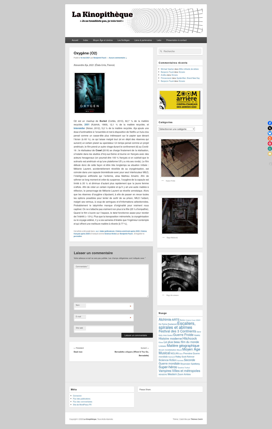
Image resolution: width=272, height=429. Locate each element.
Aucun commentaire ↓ (118, 57)
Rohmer (190, 356)
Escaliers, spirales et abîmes (177, 325)
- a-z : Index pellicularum (105, 231)
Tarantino (181, 367)
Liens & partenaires (143, 40)
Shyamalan (185, 363)
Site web (79, 327)
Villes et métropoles (186, 370)
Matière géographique (183, 345)
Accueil (75, 40)
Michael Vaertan (167, 69)
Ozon (181, 353)
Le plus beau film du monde (181, 342)
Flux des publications (81, 398)
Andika (163, 75)
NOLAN (175, 353)
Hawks (197, 335)
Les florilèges (123, 40)
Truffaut (187, 368)
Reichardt (171, 357)
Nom (78, 305)
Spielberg (195, 363)
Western (172, 374)
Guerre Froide (183, 334)
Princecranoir (166, 78)
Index (85, 40)
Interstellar (79, 128)
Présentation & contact (176, 40)
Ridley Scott (180, 356)
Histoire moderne (170, 338)
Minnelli (161, 350)
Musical (164, 352)
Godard (170, 335)
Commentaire (82, 266)
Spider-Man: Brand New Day (188, 78)
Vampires (165, 370)
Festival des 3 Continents (177, 331)
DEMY (198, 320)
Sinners (182, 72)
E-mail (78, 316)
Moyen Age (191, 349)
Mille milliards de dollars (189, 69)
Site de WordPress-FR (82, 404)
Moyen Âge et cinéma (103, 40)
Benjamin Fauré (100, 57)
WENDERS (163, 374)
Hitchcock (189, 338)
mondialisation (170, 349)
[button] (270, 123)
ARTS (175, 319)
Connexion (77, 395)
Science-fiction (111, 233)
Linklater (162, 346)
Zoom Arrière (184, 374)
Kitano (161, 342)
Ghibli (165, 335)
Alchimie (165, 319)
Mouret (179, 350)
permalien (78, 236)
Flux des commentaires (82, 401)
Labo (159, 40)
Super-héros (168, 366)
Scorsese (180, 360)
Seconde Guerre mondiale (177, 361)
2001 (87, 124)
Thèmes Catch (197, 419)
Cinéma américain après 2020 (127, 231)
